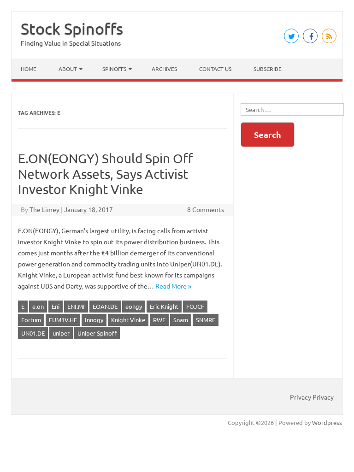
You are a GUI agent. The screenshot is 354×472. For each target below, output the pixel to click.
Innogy (94, 320)
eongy (133, 306)
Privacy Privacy (312, 397)
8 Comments (205, 209)
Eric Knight (164, 306)
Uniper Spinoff (97, 333)
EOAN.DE (105, 306)
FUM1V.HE (63, 320)
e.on (38, 306)
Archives (164, 68)
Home (28, 68)
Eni (55, 306)
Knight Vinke (128, 320)
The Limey (44, 209)
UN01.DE (33, 333)
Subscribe (268, 68)
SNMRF (205, 320)
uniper (61, 333)
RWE (159, 320)
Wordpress (327, 422)
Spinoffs (114, 68)
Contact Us (215, 68)
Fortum (31, 320)
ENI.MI (76, 306)
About (68, 68)
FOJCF (195, 306)
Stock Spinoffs (72, 28)
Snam (180, 320)
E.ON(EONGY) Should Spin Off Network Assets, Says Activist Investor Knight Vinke (105, 174)
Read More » (173, 286)
